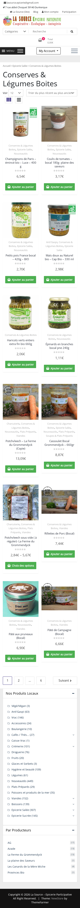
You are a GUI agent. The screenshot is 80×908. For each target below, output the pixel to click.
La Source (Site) (21, 11)
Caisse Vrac (19, 740)
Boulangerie (19, 729)
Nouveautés (21, 153)
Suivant (64, 680)
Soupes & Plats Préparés (59, 435)
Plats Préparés (28, 431)
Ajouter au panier (23, 187)
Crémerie (17, 746)
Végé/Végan (19, 706)
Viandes (20, 435)
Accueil (6, 65)
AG (9, 842)
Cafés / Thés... (20, 735)
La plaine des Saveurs (21, 860)
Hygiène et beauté (23, 769)
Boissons (17, 804)
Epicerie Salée (19, 65)
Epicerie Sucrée (21, 815)
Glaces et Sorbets (22, 763)
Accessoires (19, 723)
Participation (69, 11)
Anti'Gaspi (51, 242)
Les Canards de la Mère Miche (26, 866)
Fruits (15, 758)
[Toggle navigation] (74, 51)
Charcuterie (13, 423)
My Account (47, 51)
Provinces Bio (16, 872)
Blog (35, 11)
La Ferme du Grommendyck (25, 854)
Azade (11, 848)
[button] (10, 51)
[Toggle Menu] (20, 51)
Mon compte (51, 11)
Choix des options (23, 565)
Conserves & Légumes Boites (21, 335)
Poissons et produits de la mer (30, 792)
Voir (5, 93)
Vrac (14, 717)
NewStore (57, 898)
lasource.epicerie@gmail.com (22, 2)
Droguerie (18, 752)
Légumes (17, 775)
